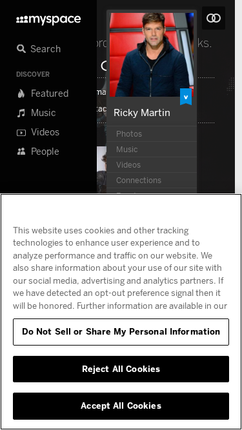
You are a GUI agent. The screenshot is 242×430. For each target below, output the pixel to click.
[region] (121, 311)
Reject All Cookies (121, 369)
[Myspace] (48, 17)
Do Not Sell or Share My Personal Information (121, 331)
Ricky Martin (142, 112)
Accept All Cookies (121, 405)
